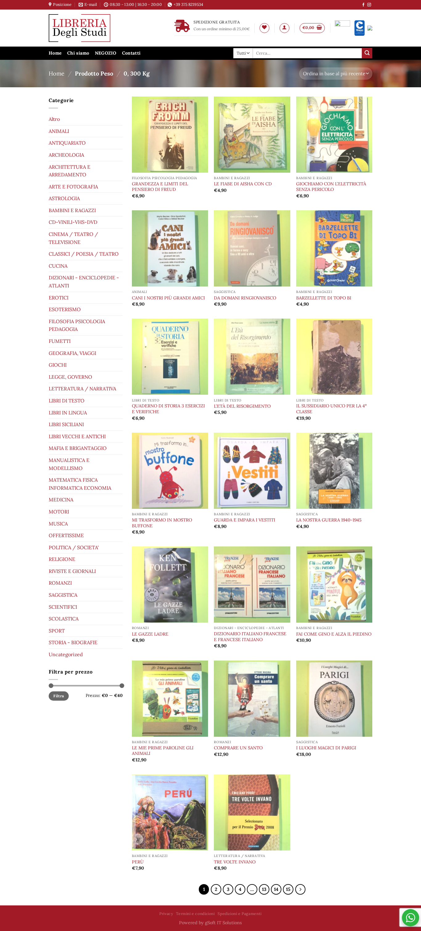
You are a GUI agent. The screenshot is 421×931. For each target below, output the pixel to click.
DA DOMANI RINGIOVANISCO (245, 298)
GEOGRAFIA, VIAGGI (72, 353)
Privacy (166, 913)
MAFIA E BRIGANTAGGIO (78, 448)
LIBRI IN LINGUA (68, 412)
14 (276, 889)
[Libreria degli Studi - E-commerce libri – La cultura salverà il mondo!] (87, 28)
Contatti (131, 53)
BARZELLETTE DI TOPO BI (323, 298)
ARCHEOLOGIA (66, 155)
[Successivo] (300, 889)
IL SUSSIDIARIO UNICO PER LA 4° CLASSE (331, 408)
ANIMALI (59, 131)
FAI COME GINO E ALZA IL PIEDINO (333, 634)
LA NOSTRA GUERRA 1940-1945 (329, 520)
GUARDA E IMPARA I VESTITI (244, 520)
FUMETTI (60, 341)
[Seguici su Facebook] (363, 5)
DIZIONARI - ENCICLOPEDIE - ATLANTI (84, 281)
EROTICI (58, 297)
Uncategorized (66, 654)
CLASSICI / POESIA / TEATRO (84, 254)
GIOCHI (58, 365)
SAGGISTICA (63, 595)
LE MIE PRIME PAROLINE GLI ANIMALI (163, 750)
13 (264, 889)
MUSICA (58, 523)
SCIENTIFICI (63, 607)
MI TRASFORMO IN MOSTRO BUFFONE (162, 523)
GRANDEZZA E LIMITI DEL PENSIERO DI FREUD (160, 186)
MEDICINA (61, 499)
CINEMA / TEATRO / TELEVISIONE (73, 238)
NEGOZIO (105, 53)
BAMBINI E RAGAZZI (72, 210)
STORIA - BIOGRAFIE (73, 642)
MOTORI (59, 512)
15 (288, 889)
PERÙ (138, 862)
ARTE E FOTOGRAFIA (73, 186)
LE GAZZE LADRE (150, 634)
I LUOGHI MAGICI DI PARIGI (326, 748)
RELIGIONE (62, 559)
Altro (54, 119)
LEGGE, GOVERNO (70, 377)
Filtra (58, 695)
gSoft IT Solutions (223, 922)
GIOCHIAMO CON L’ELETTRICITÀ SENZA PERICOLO (331, 186)
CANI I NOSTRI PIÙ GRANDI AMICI (168, 298)
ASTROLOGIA (64, 198)
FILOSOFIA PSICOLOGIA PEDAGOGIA (77, 325)
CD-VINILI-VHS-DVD (73, 222)
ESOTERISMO (65, 309)
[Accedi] (284, 28)
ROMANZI (60, 583)
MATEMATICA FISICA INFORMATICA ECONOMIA (80, 484)
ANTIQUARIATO (67, 143)
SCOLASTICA (64, 619)
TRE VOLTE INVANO (234, 862)
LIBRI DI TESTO (66, 401)
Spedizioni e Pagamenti (239, 913)
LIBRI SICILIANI (66, 424)
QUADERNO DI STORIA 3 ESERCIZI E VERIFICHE (168, 408)
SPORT (57, 631)
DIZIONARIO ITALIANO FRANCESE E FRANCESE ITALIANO (250, 636)
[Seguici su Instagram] (369, 5)
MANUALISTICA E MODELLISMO (69, 464)
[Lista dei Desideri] (264, 28)
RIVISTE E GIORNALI (72, 571)
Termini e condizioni (195, 913)
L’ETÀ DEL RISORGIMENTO (242, 406)
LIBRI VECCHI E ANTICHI (77, 436)
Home (55, 53)
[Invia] (367, 53)
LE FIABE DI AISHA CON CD (243, 184)
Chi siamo (78, 53)
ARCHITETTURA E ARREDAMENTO (69, 170)
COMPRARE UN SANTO (238, 748)
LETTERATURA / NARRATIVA (82, 388)
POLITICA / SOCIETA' (74, 547)
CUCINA (58, 266)
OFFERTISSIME (66, 535)
